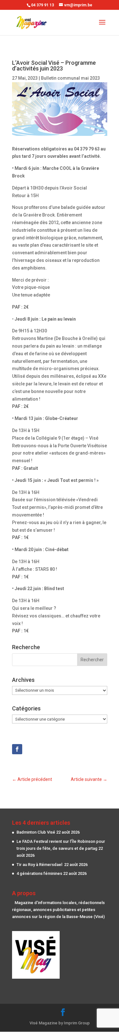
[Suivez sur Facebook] (17, 749)
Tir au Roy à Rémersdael (40, 864)
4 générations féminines (39, 873)
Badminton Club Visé (36, 832)
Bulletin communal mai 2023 (70, 78)
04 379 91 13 (42, 5)
